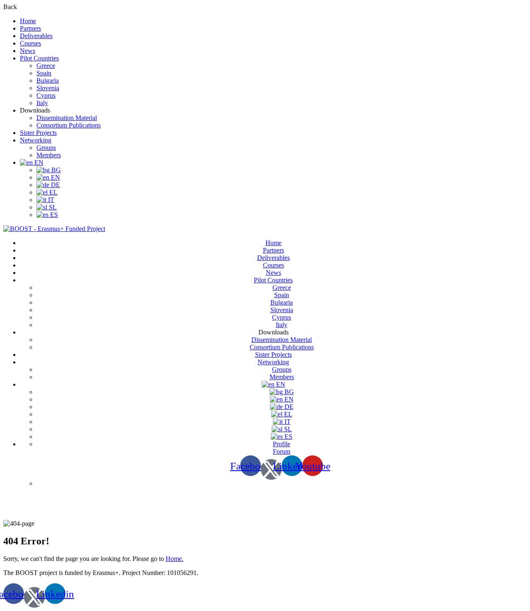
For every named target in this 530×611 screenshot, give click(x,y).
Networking (35, 140)
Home (28, 20)
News (27, 50)
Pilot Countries (39, 58)
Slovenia (47, 87)
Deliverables (36, 35)
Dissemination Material (66, 117)
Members (48, 155)
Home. (174, 558)
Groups (46, 147)
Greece (45, 65)
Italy (42, 102)
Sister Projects (38, 132)
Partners (30, 28)
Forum (281, 451)
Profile (281, 443)
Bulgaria (47, 80)
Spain (43, 73)
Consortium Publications (68, 125)
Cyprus (45, 95)
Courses (30, 43)
